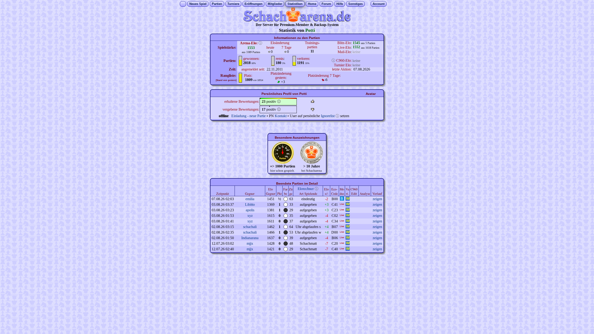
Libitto (250, 204)
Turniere (233, 4)
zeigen (377, 199)
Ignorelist (328, 116)
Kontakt (281, 116)
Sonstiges (355, 4)
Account (378, 4)
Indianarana (249, 238)
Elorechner (306, 188)
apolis (250, 210)
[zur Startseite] (297, 20)
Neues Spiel (198, 4)
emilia (249, 199)
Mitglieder (275, 4)
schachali (250, 227)
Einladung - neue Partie (248, 116)
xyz (250, 216)
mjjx (250, 243)
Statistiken (295, 4)
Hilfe (339, 4)
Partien (217, 4)
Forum (326, 4)
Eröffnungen (253, 4)
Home (312, 4)
